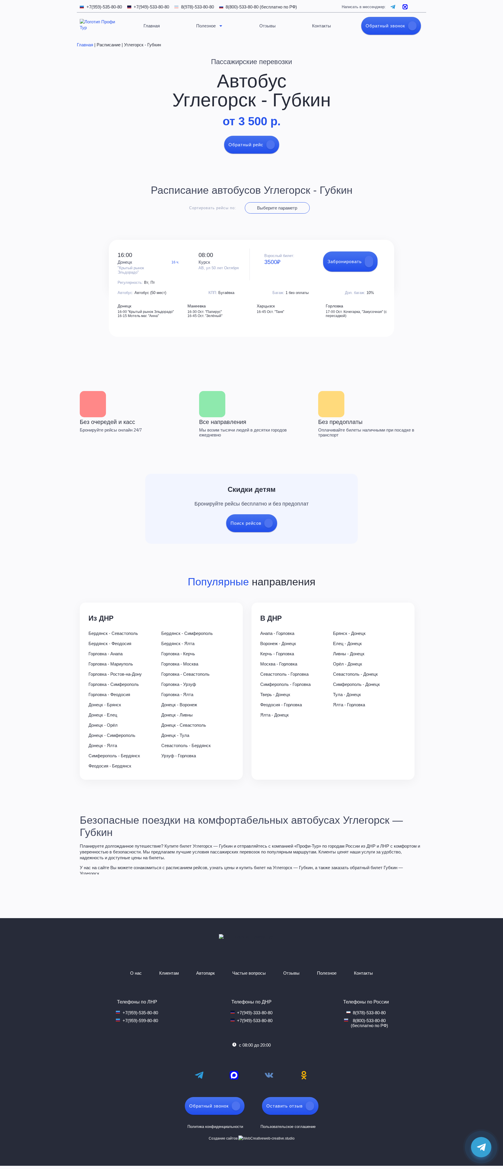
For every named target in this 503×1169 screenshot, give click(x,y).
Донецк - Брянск (104, 704)
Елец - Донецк (347, 643)
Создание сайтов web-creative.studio (252, 1138)
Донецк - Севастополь (183, 725)
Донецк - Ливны (177, 714)
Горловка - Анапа (105, 653)
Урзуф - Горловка (178, 755)
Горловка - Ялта (177, 694)
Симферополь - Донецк (356, 684)
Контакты (321, 25)
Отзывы (267, 25)
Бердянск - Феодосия (109, 643)
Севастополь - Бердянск (186, 745)
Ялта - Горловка (349, 704)
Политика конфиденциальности (215, 1126)
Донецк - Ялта (102, 745)
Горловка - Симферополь (113, 684)
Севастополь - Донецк (355, 674)
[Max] (234, 1075)
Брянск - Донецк (349, 633)
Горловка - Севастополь (185, 674)
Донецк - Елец (102, 714)
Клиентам (169, 973)
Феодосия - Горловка (281, 704)
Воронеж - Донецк (278, 643)
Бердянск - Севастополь (113, 633)
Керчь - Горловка (277, 653)
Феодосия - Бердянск (109, 765)
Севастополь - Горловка (284, 674)
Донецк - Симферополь (111, 735)
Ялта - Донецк (274, 714)
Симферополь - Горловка (285, 684)
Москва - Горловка (278, 663)
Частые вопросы (249, 973)
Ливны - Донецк (348, 653)
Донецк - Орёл (103, 725)
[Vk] (269, 1075)
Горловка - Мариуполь (110, 663)
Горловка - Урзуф (178, 684)
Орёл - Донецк (347, 663)
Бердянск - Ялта (177, 643)
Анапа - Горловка (277, 633)
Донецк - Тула (175, 735)
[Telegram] (199, 1075)
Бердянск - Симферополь (187, 633)
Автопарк (205, 973)
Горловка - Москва (179, 663)
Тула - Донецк (347, 694)
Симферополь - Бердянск (114, 755)
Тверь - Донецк (275, 694)
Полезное (206, 25)
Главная (152, 25)
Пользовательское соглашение (288, 1126)
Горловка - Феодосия (109, 694)
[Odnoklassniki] (304, 1075)
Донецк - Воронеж (179, 704)
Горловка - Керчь (178, 653)
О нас (136, 973)
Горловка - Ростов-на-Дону (115, 674)
